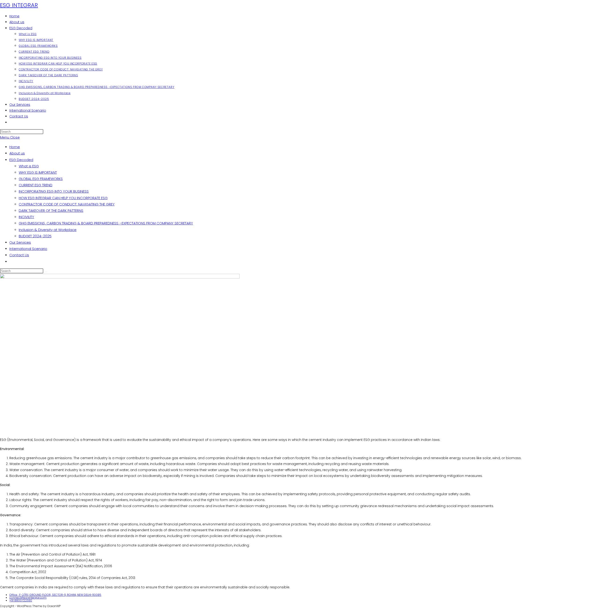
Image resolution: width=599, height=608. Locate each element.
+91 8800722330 (20, 600)
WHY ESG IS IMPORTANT (38, 172)
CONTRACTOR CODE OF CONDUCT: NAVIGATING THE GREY (67, 204)
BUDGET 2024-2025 (35, 236)
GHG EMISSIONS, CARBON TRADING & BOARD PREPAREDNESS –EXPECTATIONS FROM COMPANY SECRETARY (106, 223)
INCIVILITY (26, 216)
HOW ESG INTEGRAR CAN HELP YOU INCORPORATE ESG (63, 197)
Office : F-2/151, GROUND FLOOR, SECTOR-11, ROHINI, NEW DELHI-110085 (55, 595)
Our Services (20, 242)
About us (17, 153)
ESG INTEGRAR (19, 5)
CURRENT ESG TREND (35, 185)
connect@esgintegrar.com (28, 598)
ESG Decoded (21, 159)
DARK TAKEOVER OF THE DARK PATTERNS (51, 210)
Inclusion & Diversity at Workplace (48, 229)
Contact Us (19, 255)
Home (14, 146)
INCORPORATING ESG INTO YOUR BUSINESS (54, 191)
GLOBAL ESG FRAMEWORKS (41, 178)
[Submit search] (45, 271)
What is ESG (29, 166)
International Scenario (28, 248)
